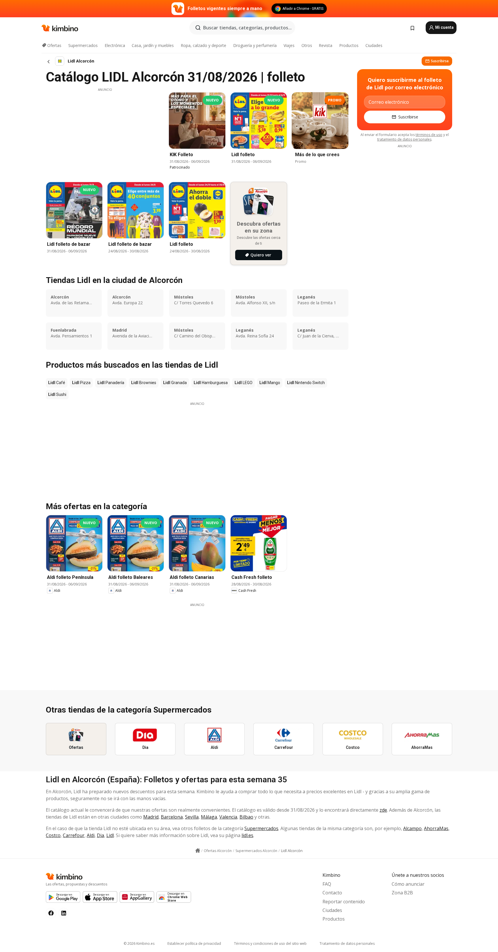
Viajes (289, 45)
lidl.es (247, 835)
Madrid (151, 817)
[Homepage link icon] (197, 850)
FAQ (326, 884)
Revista (325, 45)
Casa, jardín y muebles (153, 45)
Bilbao (246, 817)
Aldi (91, 835)
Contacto (332, 892)
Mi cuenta (444, 27)
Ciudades (373, 45)
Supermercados (83, 45)
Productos (349, 45)
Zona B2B (402, 892)
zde (383, 810)
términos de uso (429, 134)
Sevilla (192, 817)
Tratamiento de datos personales (347, 943)
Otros (306, 45)
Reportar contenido (343, 901)
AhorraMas (436, 828)
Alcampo (412, 828)
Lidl (110, 835)
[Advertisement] (105, 132)
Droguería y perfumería (255, 45)
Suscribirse (440, 60)
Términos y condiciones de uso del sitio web (270, 943)
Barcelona (172, 817)
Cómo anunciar (408, 884)
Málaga (209, 817)
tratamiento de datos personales (404, 139)
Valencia (228, 817)
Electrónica (115, 45)
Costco (53, 835)
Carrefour (73, 835)
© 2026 (139, 943)
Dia (100, 835)
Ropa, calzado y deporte (203, 45)
